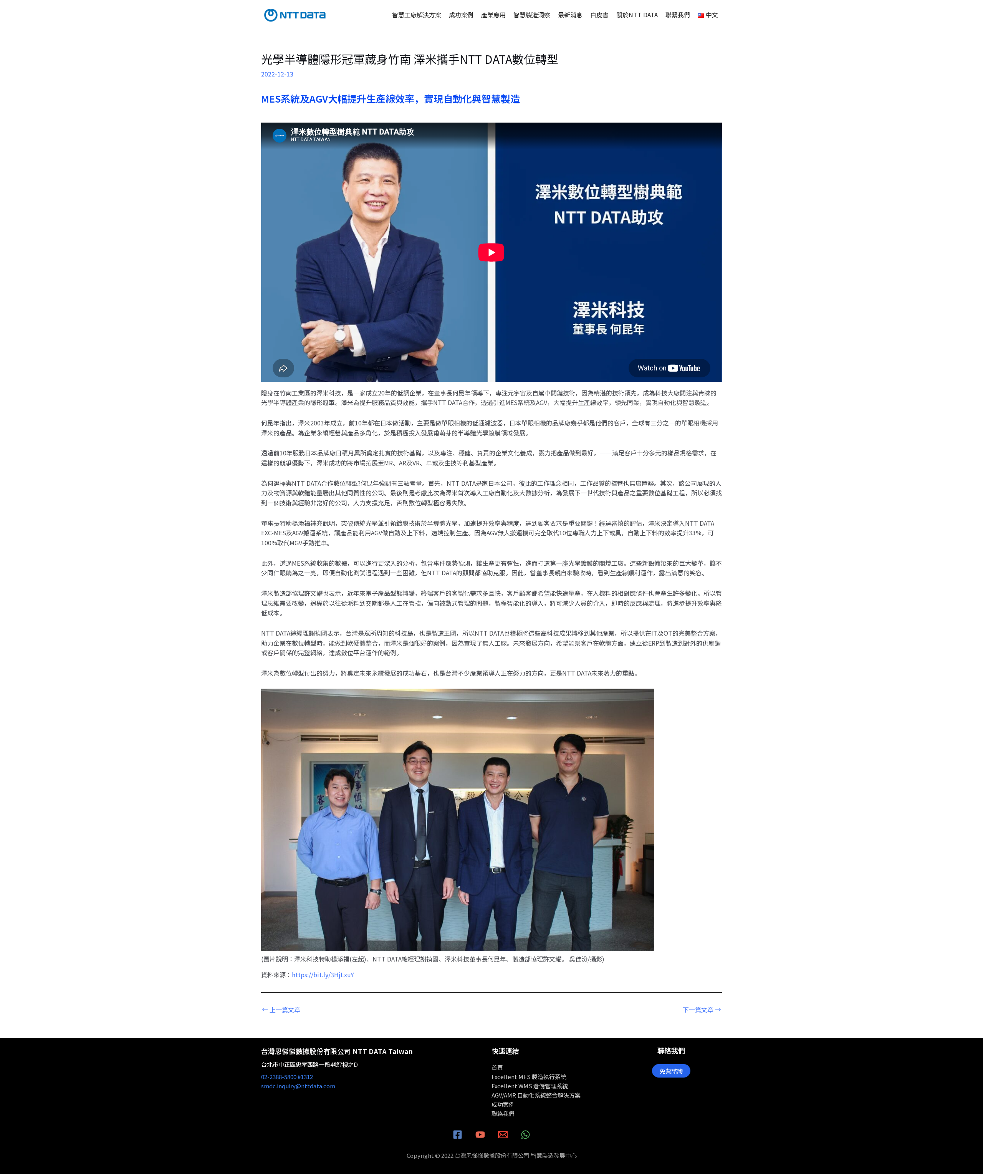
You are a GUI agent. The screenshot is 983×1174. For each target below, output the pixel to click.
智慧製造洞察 (531, 14)
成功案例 (461, 14)
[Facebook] (457, 1134)
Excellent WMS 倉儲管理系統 (530, 1086)
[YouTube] (480, 1134)
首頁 (497, 1067)
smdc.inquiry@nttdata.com (298, 1086)
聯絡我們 (503, 1113)
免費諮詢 (671, 1071)
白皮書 (599, 14)
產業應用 (493, 14)
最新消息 (570, 14)
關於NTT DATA (637, 14)
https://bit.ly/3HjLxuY (323, 974)
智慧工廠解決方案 (416, 14)
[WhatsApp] (525, 1134)
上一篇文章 (281, 1009)
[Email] (502, 1134)
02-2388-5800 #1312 (287, 1077)
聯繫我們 (677, 14)
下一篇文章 (702, 1009)
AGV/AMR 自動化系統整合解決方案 (536, 1095)
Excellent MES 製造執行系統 (529, 1077)
